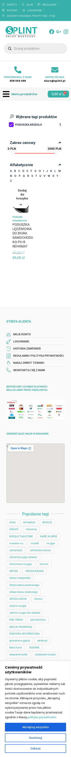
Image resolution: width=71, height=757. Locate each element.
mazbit (35, 543)
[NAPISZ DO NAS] (54, 69)
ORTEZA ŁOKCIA (18, 599)
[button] (20, 94)
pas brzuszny (38, 619)
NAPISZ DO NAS (54, 77)
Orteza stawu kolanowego (24, 585)
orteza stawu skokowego (23, 592)
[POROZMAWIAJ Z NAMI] (17, 69)
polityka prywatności (42, 717)
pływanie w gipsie (19, 640)
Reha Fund (15, 647)
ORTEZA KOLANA (34, 571)
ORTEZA (13, 571)
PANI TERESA (16, 619)
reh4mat (42, 640)
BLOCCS (47, 522)
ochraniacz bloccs (40, 550)
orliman (44, 564)
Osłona (38, 599)
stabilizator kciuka (45, 654)
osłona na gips (17, 605)
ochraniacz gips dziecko (23, 557)
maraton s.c (16, 543)
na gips (50, 543)
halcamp (31, 529)
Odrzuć (35, 748)
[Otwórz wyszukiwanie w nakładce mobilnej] (35, 48)
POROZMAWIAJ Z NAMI (18, 77)
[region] (35, 709)
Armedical (29, 522)
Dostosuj (35, 738)
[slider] (13, 153)
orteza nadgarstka (20, 578)
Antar (12, 522)
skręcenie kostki (18, 654)
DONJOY (14, 529)
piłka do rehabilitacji (20, 626)
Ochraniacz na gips (20, 564)
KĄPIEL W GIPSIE (48, 536)
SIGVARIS (34, 647)
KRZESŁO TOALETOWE (21, 536)
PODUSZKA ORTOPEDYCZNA (24, 633)
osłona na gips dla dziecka (24, 612)
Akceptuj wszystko (35, 727)
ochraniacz (15, 550)
